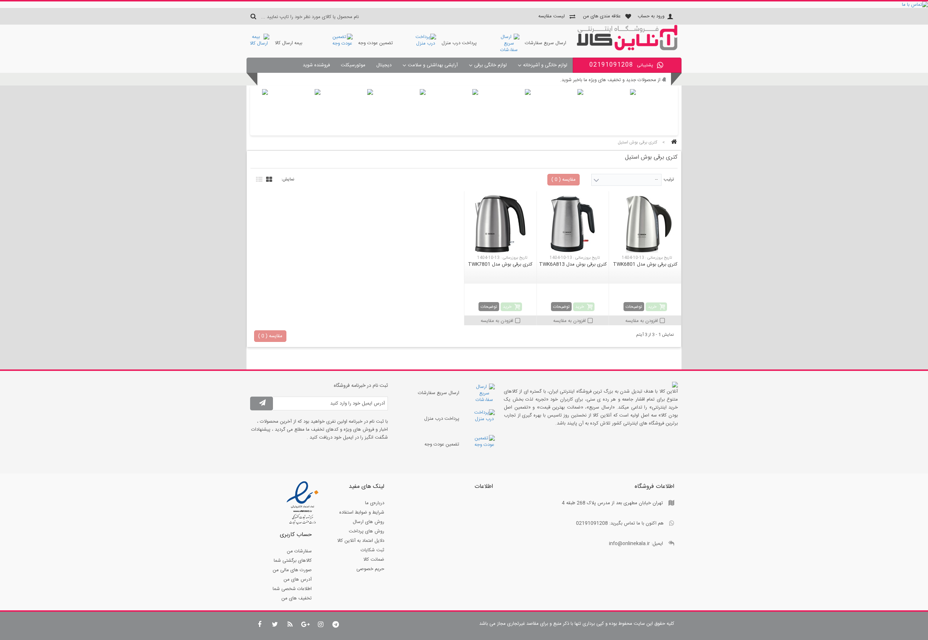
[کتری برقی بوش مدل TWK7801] (500, 224)
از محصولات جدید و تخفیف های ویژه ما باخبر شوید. (610, 80)
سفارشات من (299, 551)
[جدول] (268, 178)
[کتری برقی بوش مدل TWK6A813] (573, 224)
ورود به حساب (651, 16)
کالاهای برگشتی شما (293, 561)
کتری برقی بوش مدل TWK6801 (645, 264)
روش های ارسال (368, 522)
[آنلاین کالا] (627, 49)
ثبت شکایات (372, 550)
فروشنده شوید (316, 65)
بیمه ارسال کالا (288, 43)
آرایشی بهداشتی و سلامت (433, 65)
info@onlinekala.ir (629, 544)
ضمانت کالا (373, 560)
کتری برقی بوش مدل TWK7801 (500, 264)
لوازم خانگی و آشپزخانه (545, 65)
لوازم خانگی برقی (490, 65)
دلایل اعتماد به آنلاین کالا (360, 541)
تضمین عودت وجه (375, 43)
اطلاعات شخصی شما (292, 589)
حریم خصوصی (370, 569)
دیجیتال (384, 65)
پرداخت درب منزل (459, 43)
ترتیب (669, 179)
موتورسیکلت (353, 65)
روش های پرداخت (366, 531)
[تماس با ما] (464, 4)
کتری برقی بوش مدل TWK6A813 (573, 264)
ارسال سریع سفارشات (545, 43)
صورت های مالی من (292, 570)
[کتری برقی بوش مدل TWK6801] (645, 224)
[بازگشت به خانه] (673, 142)
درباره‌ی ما (374, 503)
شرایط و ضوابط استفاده (361, 512)
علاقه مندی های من (602, 16)
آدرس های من (297, 579)
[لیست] (258, 178)
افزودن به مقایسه (641, 321)
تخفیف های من (296, 598)
